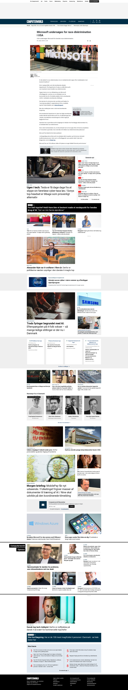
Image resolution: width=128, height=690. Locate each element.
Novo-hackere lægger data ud (64, 25)
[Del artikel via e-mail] (88, 40)
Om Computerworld (34, 1)
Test (83, 170)
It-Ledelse (72, 21)
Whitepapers (73, 683)
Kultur (28, 384)
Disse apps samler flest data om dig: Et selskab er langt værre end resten (83, 650)
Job (41, 1)
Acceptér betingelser (55, 509)
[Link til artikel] (51, 170)
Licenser (29, 535)
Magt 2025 (30, 634)
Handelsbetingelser (91, 683)
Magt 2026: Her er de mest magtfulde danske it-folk (43, 25)
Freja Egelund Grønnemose (35, 416)
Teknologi (54, 21)
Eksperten (65, 1)
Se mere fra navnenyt (63, 422)
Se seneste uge (63, 670)
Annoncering (72, 1)
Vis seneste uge (95, 199)
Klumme (84, 185)
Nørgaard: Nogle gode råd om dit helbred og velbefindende (83, 655)
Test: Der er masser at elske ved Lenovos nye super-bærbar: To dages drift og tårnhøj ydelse (89, 173)
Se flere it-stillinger (63, 366)
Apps (66, 535)
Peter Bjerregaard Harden (92, 416)
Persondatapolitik (91, 678)
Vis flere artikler (84, 199)
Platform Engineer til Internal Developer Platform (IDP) (35, 346)
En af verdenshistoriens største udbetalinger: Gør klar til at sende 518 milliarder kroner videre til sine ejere (83, 660)
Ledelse (30, 205)
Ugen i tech (29, 185)
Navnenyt (55, 683)
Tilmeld (71, 506)
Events (45, 1)
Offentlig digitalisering (77, 109)
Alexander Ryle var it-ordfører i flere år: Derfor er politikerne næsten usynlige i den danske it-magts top (89, 195)
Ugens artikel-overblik (58, 678)
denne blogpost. (58, 105)
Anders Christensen (73, 416)
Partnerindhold (73, 681)
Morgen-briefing (31, 483)
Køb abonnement (94, 1)
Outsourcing (30, 448)
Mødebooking (58, 1)
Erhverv (63, 21)
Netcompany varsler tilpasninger (81, 25)
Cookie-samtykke (91, 680)
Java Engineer (70, 346)
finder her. (53, 140)
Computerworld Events (75, 680)
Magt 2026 (84, 191)
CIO (82, 177)
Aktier (78, 307)
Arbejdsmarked (30, 321)
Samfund (81, 21)
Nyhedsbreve (80, 1)
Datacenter (80, 384)
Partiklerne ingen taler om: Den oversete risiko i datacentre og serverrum (67, 148)
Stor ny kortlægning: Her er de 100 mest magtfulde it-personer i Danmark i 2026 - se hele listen (45, 665)
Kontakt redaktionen (57, 685)
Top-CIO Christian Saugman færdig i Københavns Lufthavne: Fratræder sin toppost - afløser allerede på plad (87, 181)
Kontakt (86, 1)
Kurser (51, 1)
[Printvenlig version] (90, 40)
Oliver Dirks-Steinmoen (54, 416)
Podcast (55, 680)
